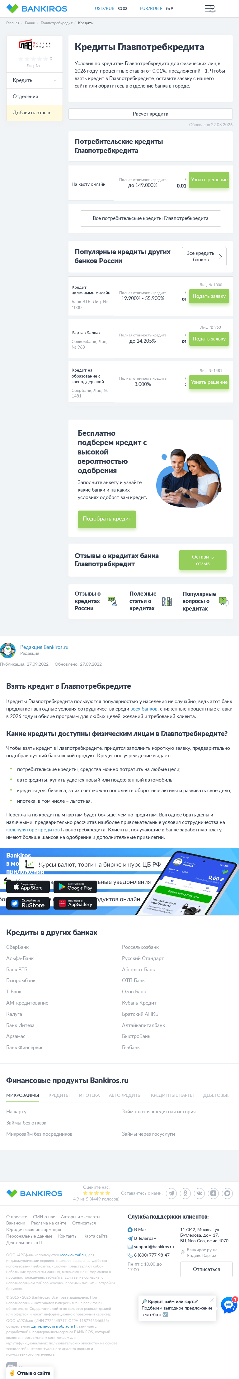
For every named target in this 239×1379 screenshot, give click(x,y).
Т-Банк (13, 991)
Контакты (67, 1236)
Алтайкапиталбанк (143, 1025)
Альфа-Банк (20, 958)
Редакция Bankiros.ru (44, 647)
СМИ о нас (44, 1217)
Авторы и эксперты (80, 1217)
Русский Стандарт (143, 958)
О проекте (16, 1217)
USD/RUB (105, 9)
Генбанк (131, 1047)
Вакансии (15, 1223)
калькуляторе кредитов (33, 829)
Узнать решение (209, 179)
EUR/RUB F (151, 9)
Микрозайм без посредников (39, 1134)
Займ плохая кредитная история (159, 1111)
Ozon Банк (134, 991)
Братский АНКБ (140, 1014)
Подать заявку (209, 296)
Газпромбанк (20, 980)
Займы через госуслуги (148, 1134)
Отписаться (84, 1223)
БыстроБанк (136, 1036)
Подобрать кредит (107, 519)
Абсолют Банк (138, 969)
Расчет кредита (150, 114)
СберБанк (81, 390)
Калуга (14, 1014)
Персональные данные (29, 1236)
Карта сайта (95, 1236)
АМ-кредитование (27, 1003)
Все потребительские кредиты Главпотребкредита (151, 218)
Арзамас (16, 1036)
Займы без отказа (26, 1122)
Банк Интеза (20, 1025)
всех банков (143, 708)
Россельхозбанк (140, 947)
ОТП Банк (133, 980)
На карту (16, 1111)
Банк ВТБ (81, 302)
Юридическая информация (33, 1230)
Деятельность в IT (24, 1242)
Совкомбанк (84, 342)
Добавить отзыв (31, 112)
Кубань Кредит (139, 1003)
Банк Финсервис (25, 1047)
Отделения (25, 96)
